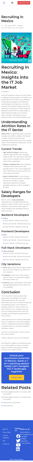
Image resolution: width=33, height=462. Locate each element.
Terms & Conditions (6, 437)
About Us (5, 429)
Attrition (21, 28)
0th (6, 28)
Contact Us (6, 444)
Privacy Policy (7, 432)
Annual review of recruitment (11, 402)
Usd (14, 28)
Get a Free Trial (23, 3)
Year (17, 28)
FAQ (4, 441)
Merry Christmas (8, 406)
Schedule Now (16, 377)
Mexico (10, 28)
